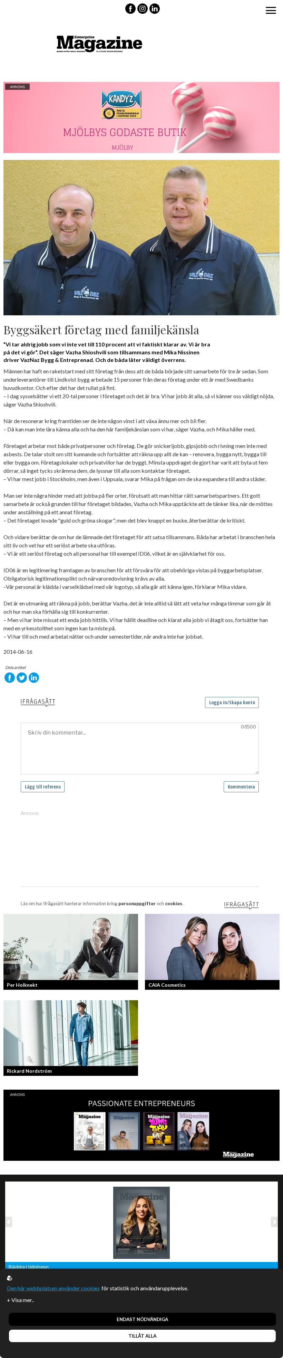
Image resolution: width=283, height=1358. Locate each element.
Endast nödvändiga (142, 1319)
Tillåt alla (142, 1336)
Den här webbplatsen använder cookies (53, 1288)
